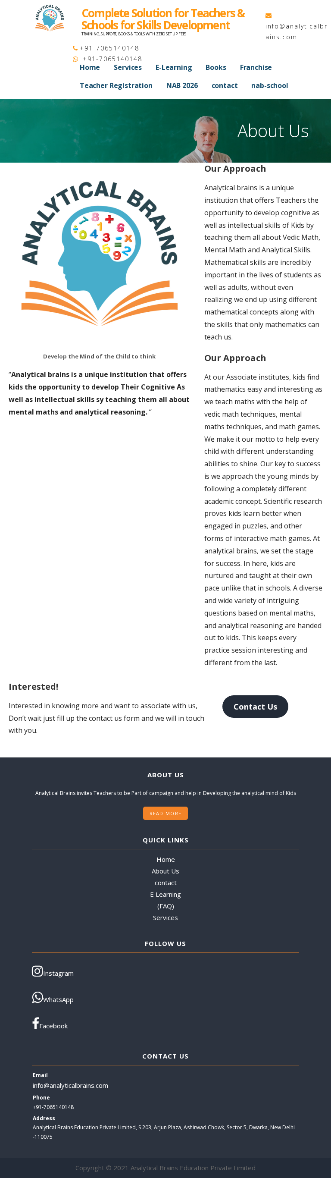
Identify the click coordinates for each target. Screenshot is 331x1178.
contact (225, 85)
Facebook (53, 1025)
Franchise (256, 67)
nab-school (269, 85)
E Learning (165, 894)
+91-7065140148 (109, 48)
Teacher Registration (116, 85)
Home (90, 67)
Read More (166, 813)
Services (128, 67)
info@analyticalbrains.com (70, 1085)
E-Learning (174, 67)
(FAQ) (165, 906)
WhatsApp (58, 999)
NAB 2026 (182, 85)
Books (216, 67)
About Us (165, 871)
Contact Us (255, 706)
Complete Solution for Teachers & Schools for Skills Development (162, 19)
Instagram (58, 973)
